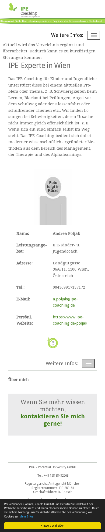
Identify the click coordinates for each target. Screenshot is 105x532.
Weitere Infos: (67, 35)
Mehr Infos (26, 516)
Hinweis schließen (52, 525)
